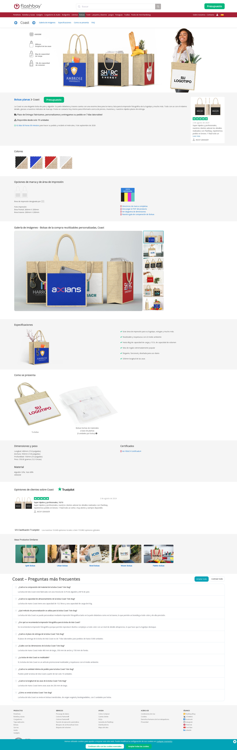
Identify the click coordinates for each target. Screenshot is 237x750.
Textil (88, 15)
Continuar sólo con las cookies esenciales (104, 746)
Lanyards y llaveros (99, 15)
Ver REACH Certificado (131, 451)
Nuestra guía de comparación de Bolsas (138, 214)
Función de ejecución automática (67, 722)
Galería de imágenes (47, 22)
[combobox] (115, 6)
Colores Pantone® (62, 717)
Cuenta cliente (103, 717)
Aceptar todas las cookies (138, 746)
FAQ (93, 22)
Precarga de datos (62, 714)
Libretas (74, 15)
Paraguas (119, 15)
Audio (16, 730)
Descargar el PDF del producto (134, 209)
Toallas (127, 15)
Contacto (210, 15)
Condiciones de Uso (148, 714)
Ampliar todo (201, 579)
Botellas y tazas (28, 15)
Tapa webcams (19, 722)
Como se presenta (81, 22)
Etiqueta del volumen (63, 727)
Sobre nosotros (199, 15)
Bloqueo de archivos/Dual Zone (67, 725)
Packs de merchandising (140, 15)
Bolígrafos (66, 15)
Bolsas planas (22, 99)
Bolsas (82, 15)
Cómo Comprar (104, 714)
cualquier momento (164, 741)
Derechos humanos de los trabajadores (155, 719)
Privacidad (144, 722)
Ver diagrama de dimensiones (134, 211)
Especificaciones (64, 22)
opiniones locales (62, 530)
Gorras (16, 727)
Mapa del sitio (103, 727)
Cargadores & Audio (52, 15)
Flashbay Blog (190, 714)
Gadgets (39, 15)
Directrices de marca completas (135, 206)
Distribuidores (104, 725)
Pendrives (17, 15)
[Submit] (79, 6)
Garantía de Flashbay (106, 722)
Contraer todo (217, 579)
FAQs (100, 719)
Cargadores (18, 719)
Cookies (144, 717)
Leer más (196, 136)
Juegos (111, 15)
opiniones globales (89, 530)
